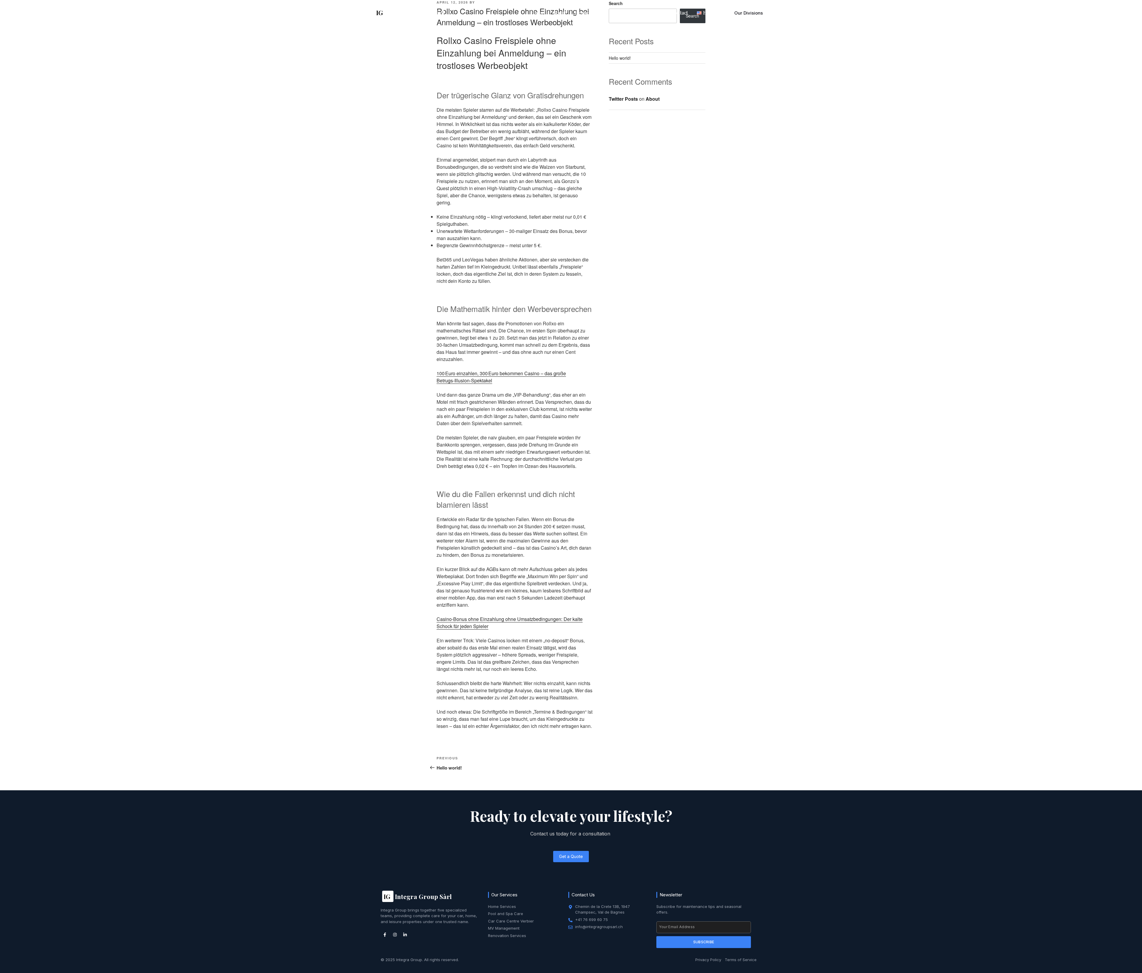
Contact (679, 13)
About (559, 13)
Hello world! (620, 58)
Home (537, 13)
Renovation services (639, 13)
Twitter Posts (623, 98)
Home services (591, 13)
